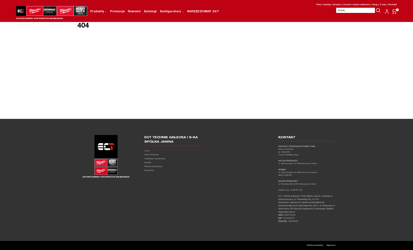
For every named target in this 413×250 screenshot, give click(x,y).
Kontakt (392, 5)
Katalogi (150, 11)
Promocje (117, 11)
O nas (383, 5)
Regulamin (149, 170)
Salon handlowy (151, 155)
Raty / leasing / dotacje (328, 5)
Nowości (134, 11)
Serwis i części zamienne (356, 5)
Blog (374, 5)
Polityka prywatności (153, 166)
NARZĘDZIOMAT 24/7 (203, 11)
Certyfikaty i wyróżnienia (154, 159)
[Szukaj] (378, 10)
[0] (394, 12)
